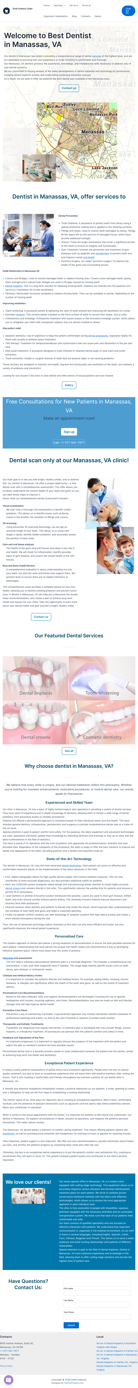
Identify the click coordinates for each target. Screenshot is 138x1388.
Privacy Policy (6, 1366)
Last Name (68, 1300)
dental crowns (13, 888)
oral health (89, 257)
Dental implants (13, 286)
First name (68, 1288)
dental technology (71, 865)
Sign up (69, 432)
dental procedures (98, 335)
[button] (128, 11)
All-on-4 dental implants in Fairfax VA (116, 1351)
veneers (20, 314)
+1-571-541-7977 (72, 442)
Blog (74, 16)
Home (47, 5)
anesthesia (9, 1133)
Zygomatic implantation (56, 16)
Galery (98, 16)
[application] (64, 5)
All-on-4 (74, 5)
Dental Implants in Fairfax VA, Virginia (116, 1362)
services (96, 56)
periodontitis (102, 253)
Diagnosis (8, 958)
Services (58, 5)
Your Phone (69, 1312)
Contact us (69, 88)
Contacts (85, 16)
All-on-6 (86, 5)
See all (69, 751)
